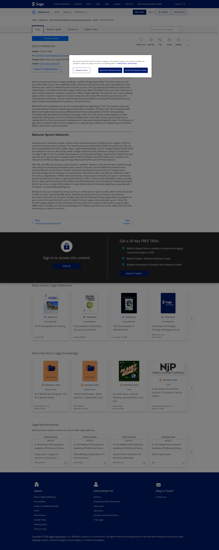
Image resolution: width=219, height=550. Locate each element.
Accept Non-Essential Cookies (135, 70)
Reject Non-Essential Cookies (110, 70)
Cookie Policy (132, 63)
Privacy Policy (122, 63)
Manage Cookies (81, 70)
